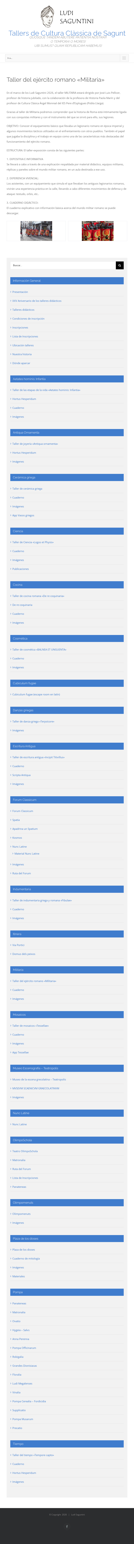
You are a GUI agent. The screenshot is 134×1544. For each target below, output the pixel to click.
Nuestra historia (22, 354)
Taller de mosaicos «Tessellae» (30, 1025)
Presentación (20, 292)
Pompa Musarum (22, 1419)
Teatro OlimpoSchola (25, 1151)
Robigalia (17, 1356)
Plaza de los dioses (23, 1249)
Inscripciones (20, 327)
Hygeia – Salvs (20, 1330)
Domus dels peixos (23, 954)
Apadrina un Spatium (25, 828)
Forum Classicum (22, 811)
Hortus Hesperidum (24, 399)
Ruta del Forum (21, 873)
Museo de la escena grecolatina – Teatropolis (39, 1079)
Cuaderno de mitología (26, 1258)
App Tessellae (20, 1052)
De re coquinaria (22, 605)
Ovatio (16, 1321)
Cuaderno (18, 407)
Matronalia (18, 1160)
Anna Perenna (20, 1339)
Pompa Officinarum (24, 1348)
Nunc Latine (19, 846)
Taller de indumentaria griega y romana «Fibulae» (42, 900)
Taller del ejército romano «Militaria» (34, 981)
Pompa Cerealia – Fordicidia (29, 1401)
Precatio (17, 1428)
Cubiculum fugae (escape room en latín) (36, 694)
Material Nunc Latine (26, 853)
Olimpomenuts (21, 1214)
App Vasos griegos (23, 515)
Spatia (16, 820)
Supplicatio (19, 1410)
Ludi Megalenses (22, 1383)
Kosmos (17, 837)
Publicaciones (20, 569)
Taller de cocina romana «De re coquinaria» (38, 596)
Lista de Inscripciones (25, 336)
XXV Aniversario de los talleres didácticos (36, 300)
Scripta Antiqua (21, 775)
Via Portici (18, 945)
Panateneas (19, 1186)
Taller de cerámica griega (27, 488)
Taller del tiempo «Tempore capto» (33, 1455)
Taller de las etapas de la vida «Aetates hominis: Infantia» (46, 390)
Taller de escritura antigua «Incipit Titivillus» (38, 757)
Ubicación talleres (23, 345)
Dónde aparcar (21, 363)
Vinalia (16, 1392)
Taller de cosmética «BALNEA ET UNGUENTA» (39, 649)
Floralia (16, 1374)
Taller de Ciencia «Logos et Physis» (33, 542)
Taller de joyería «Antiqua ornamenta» (35, 443)
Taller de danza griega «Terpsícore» (33, 721)
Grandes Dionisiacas (24, 1365)
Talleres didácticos (23, 309)
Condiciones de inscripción (28, 318)
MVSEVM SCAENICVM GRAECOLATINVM (35, 1088)
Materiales (18, 1276)
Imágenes (18, 416)
